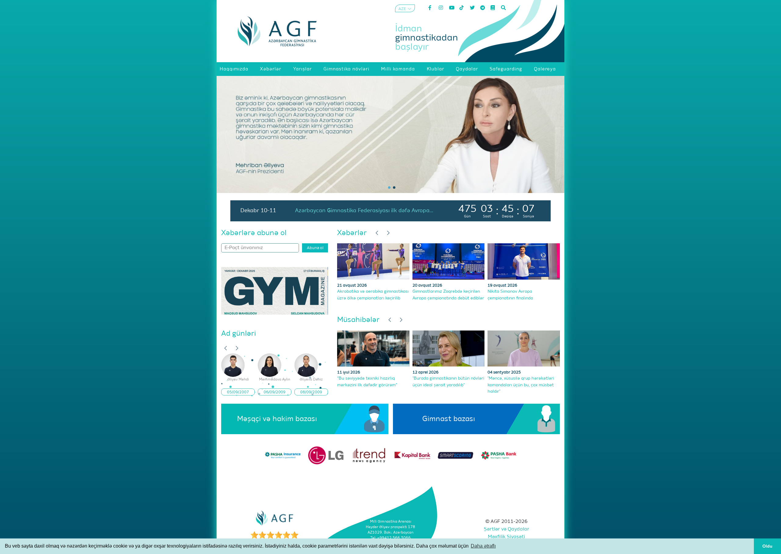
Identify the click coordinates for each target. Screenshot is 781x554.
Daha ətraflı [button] (483, 546)
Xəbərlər (352, 233)
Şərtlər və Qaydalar (506, 529)
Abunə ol (315, 248)
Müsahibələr (358, 319)
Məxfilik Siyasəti (506, 536)
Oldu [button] (767, 546)
